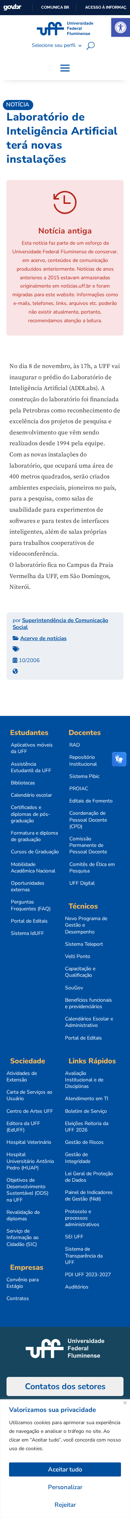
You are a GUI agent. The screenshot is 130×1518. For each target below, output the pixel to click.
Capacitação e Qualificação (80, 972)
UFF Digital (82, 883)
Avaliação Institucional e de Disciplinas (84, 1080)
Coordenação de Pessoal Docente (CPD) (88, 820)
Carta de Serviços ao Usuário (29, 1095)
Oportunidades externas (27, 886)
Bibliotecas (23, 783)
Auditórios (76, 1287)
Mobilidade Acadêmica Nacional (33, 867)
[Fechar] (125, 1402)
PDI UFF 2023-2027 (88, 1275)
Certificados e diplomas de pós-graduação (30, 814)
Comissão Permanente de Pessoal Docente (88, 845)
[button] (120, 27)
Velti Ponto (77, 956)
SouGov (74, 988)
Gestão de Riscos (84, 1142)
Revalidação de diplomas (23, 1215)
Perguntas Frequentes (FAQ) (31, 905)
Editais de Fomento (91, 801)
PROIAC (78, 789)
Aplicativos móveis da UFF (32, 748)
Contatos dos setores (65, 1386)
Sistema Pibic (84, 776)
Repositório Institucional (83, 760)
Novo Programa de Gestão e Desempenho (86, 925)
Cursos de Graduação (35, 852)
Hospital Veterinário (28, 1142)
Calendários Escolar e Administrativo (89, 1022)
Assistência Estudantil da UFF (31, 767)
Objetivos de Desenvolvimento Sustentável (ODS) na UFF (27, 1190)
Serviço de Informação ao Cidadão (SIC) (22, 1237)
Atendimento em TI (86, 1098)
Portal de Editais (29, 921)
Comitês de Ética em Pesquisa (92, 867)
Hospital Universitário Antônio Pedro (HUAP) (30, 1161)
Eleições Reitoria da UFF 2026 (86, 1126)
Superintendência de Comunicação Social (60, 624)
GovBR (12, 7)
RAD (74, 745)
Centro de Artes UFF (29, 1111)
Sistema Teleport (84, 944)
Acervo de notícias (43, 638)
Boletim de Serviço (86, 1111)
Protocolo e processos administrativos (82, 1218)
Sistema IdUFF (27, 933)
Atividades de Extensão (21, 1076)
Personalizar (65, 1487)
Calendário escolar (31, 795)
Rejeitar (65, 1505)
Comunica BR (55, 7)
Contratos (17, 1298)
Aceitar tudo (65, 1469)
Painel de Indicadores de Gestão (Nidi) (89, 1195)
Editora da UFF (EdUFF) (23, 1126)
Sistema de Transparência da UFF (84, 1255)
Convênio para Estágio (22, 1283)
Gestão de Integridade (77, 1157)
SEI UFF (74, 1237)
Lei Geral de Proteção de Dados (89, 1177)
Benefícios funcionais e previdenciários (88, 1003)
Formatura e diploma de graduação (34, 836)
